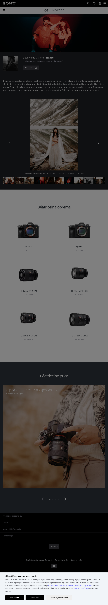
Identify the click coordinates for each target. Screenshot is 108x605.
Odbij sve (34, 598)
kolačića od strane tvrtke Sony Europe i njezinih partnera (70, 585)
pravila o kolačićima (81, 588)
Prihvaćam (14, 598)
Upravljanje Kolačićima (59, 598)
